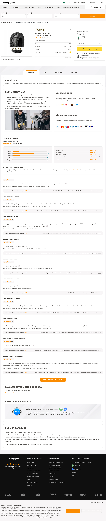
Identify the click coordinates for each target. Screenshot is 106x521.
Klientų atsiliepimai (79, 3)
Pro (69, 3)
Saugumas (74, 72)
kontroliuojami (73, 170)
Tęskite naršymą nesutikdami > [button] (97, 502)
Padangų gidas (31, 465)
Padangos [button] (5, 7)
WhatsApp (77, 465)
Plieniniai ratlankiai (54, 465)
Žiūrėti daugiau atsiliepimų (53, 379)
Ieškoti (92, 16)
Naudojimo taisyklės (33, 476)
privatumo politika (42, 439)
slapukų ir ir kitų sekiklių (41, 517)
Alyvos (39, 7)
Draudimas (30, 462)
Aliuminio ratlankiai (55, 468)
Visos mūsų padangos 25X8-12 (11, 59)
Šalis (28, 479)
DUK (45, 72)
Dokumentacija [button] (10, 393)
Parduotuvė (48, 7)
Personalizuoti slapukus (91, 511)
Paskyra (102, 3)
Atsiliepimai (59, 72)
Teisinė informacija (32, 473)
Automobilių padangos (56, 462)
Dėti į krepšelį (91, 49)
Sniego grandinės (29, 7)
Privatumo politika (32, 482)
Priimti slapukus (73, 511)
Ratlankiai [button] (16, 7)
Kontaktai (92, 3)
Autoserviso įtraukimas (33, 471)
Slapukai (29, 485)
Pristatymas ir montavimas (71, 7)
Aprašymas (31, 72)
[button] (28, 151)
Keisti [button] (70, 46)
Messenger (77, 469)
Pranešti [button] (99, 190)
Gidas (58, 7)
